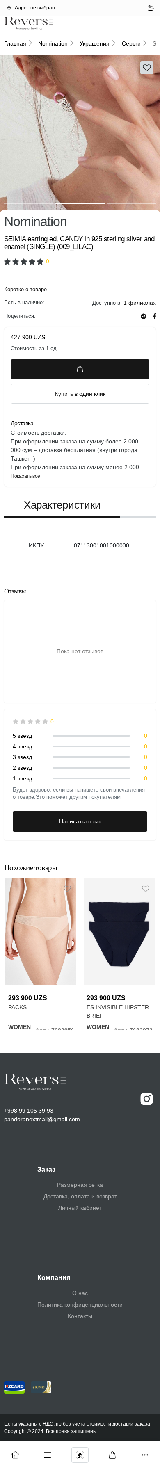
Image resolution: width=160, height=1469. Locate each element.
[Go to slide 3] (131, 203)
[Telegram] (143, 316)
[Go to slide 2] (80, 203)
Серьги (131, 43)
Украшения (95, 43)
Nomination (53, 43)
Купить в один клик (80, 393)
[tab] (62, 505)
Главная (15, 43)
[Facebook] (154, 316)
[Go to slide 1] (29, 203)
